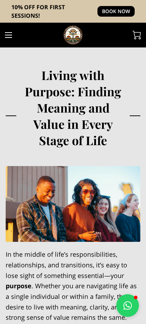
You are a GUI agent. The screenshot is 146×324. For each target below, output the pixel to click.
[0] (137, 35)
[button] (127, 305)
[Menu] (8, 35)
